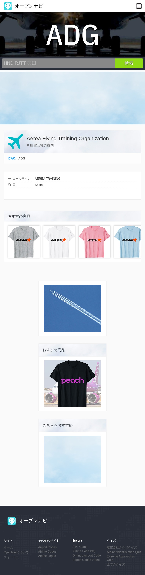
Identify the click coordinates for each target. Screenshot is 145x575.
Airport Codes (47, 547)
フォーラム (11, 557)
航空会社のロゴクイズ (122, 547)
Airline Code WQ (83, 551)
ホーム (8, 547)
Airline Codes (47, 551)
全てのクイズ (116, 564)
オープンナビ (28, 5)
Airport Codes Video (86, 559)
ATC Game (79, 546)
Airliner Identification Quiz (124, 552)
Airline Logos (47, 555)
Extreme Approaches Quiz (121, 558)
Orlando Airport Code (86, 555)
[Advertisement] (72, 98)
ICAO (11, 158)
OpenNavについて (16, 552)
